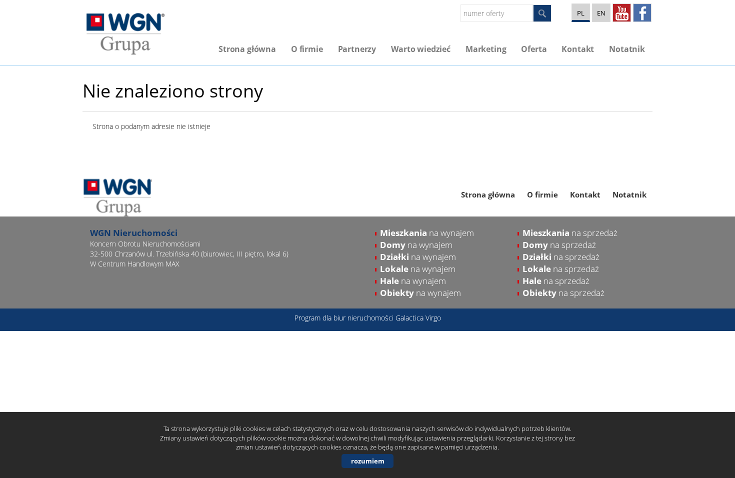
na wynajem (427, 232)
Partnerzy (357, 49)
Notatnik (627, 49)
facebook (642, 13)
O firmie (307, 49)
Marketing (486, 49)
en (601, 13)
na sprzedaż (570, 232)
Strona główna (247, 49)
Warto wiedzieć (420, 49)
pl (580, 13)
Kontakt (578, 49)
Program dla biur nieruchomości (345, 317)
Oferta (533, 49)
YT (621, 13)
